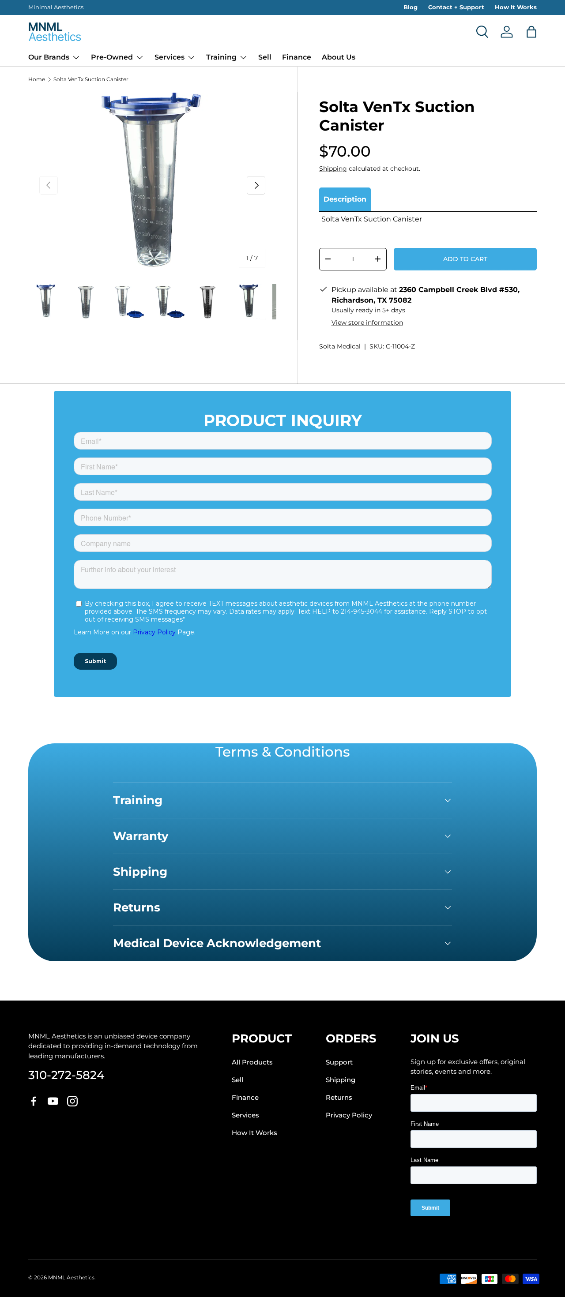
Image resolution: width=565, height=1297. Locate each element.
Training (221, 57)
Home (36, 79)
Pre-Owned (112, 57)
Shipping (333, 168)
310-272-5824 (66, 1075)
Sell (264, 57)
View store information (367, 322)
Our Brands (48, 57)
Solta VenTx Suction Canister (90, 79)
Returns (339, 1098)
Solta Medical (340, 346)
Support (339, 1062)
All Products (252, 1062)
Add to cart (465, 259)
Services (169, 57)
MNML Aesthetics (71, 1277)
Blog (410, 7)
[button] (531, 31)
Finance (296, 57)
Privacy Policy (349, 1115)
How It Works (516, 7)
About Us (338, 57)
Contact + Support (456, 7)
